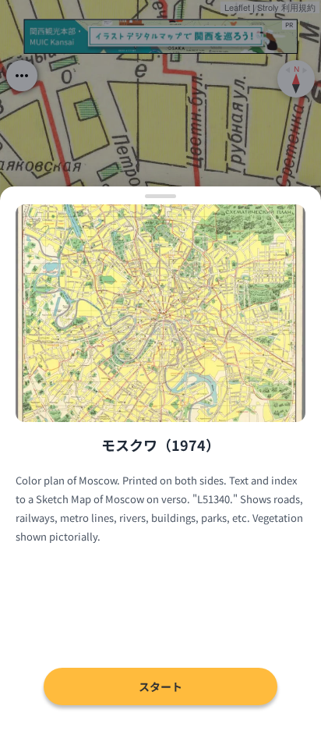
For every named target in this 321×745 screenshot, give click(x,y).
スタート (160, 686)
